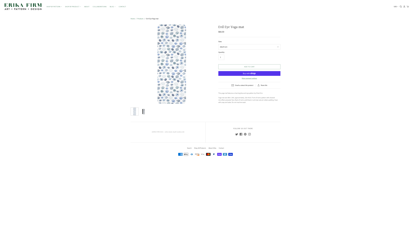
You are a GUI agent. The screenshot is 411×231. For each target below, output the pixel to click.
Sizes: (220, 41)
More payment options (249, 78)
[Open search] (401, 7)
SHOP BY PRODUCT (72, 6)
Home (133, 19)
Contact (221, 148)
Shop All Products (200, 148)
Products (140, 19)
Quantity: (221, 52)
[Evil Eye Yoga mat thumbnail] (135, 111)
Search (189, 148)
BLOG (112, 6)
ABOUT (86, 6)
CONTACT (122, 6)
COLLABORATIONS (100, 6)
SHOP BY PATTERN (53, 6)
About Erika (212, 148)
